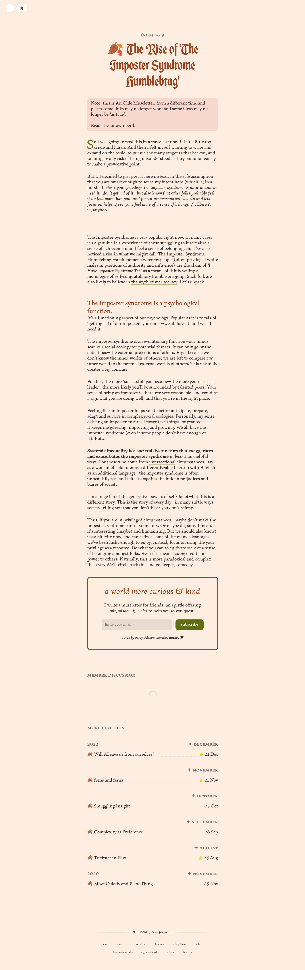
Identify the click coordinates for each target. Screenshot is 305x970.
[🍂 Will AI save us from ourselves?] (152, 747)
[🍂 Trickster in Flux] (152, 850)
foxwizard (166, 932)
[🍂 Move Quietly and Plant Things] (152, 876)
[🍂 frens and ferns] (152, 773)
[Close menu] (9, 8)
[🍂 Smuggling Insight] (152, 798)
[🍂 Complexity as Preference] (152, 824)
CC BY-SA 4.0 (143, 932)
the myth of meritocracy (154, 282)
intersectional (162, 462)
